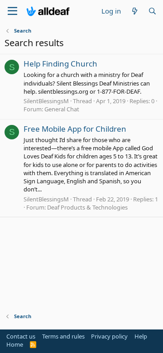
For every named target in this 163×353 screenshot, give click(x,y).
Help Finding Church (60, 63)
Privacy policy (109, 336)
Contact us (20, 336)
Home (14, 344)
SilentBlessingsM (46, 101)
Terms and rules (63, 336)
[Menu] (12, 11)
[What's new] (134, 11)
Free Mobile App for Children (75, 129)
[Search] (152, 11)
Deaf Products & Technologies (87, 207)
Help (140, 336)
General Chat (61, 109)
